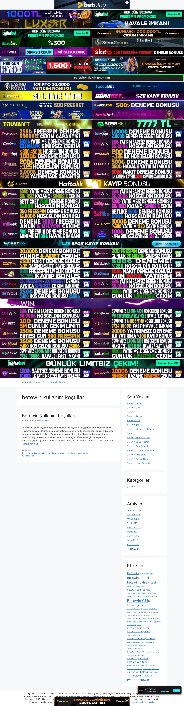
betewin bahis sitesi (141, 582)
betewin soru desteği (148, 642)
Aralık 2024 (133, 544)
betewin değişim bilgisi (148, 593)
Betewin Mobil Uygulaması (140, 429)
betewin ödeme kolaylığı (150, 666)
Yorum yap (29, 456)
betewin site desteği (133, 642)
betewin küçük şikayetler (135, 622)
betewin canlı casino (138, 589)
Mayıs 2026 (133, 519)
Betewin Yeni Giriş (137, 662)
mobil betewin (147, 676)
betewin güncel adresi (150, 609)
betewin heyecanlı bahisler (149, 612)
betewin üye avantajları (134, 669)
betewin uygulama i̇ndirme (135, 655)
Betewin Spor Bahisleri (138, 437)
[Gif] (92, 183)
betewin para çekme (138, 631)
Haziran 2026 (134, 514)
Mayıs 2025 (133, 531)
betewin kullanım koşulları (35, 453)
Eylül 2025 (132, 523)
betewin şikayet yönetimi (151, 669)
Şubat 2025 (133, 536)
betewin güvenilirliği (133, 612)
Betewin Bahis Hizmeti (138, 442)
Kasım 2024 (133, 549)
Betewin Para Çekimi (137, 446)
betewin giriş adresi (138, 605)
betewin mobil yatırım (56, 453)
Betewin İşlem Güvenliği (139, 463)
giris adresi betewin (138, 672)
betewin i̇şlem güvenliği (134, 615)
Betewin (28, 450)
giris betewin (154, 672)
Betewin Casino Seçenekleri (141, 450)
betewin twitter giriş (152, 652)
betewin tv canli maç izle (135, 648)
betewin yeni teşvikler (134, 666)
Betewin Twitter (136, 651)
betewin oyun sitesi (138, 628)
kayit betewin (134, 675)
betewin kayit (147, 615)
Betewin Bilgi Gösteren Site (135, 586)
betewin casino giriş (133, 593)
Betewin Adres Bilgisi (137, 459)
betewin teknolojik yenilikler (136, 645)
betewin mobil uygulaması (152, 622)
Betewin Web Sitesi (136, 454)
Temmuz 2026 (134, 510)
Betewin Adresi (134, 403)
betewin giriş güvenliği (134, 609)
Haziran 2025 (134, 527)
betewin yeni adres (137, 658)
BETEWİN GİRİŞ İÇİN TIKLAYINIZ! (92, 77)
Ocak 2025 (132, 540)
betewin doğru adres (133, 596)
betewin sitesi (134, 425)
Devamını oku (31, 444)
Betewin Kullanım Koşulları (48, 415)
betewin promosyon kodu (77, 453)
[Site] (46, 134)
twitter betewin (138, 680)
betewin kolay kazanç (134, 618)
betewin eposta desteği (149, 596)
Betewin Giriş (133, 407)
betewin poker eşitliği (134, 635)
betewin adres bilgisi (146, 574)
